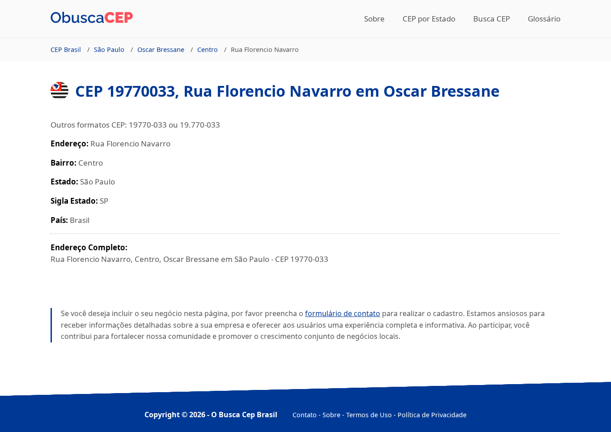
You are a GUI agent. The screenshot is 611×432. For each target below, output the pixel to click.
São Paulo (109, 49)
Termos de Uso (369, 415)
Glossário (544, 18)
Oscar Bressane (160, 49)
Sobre (374, 18)
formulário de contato (342, 313)
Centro (207, 49)
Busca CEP (491, 18)
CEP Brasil (66, 49)
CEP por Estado (429, 18)
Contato (305, 415)
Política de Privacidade (432, 415)
